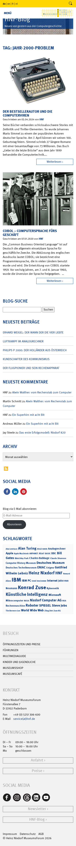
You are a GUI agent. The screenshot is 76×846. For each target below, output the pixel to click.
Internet (52, 581)
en (8, 3)
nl (16, 3)
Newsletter (37, 808)
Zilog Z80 (48, 610)
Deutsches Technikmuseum (21, 567)
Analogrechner (56, 548)
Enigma (50, 567)
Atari (41, 553)
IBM (16, 579)
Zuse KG (57, 610)
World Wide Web (32, 610)
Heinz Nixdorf (42, 573)
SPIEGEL (45, 605)
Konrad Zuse (32, 587)
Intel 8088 (41, 581)
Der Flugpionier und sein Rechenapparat (31, 368)
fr (13, 3)
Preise (37, 770)
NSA (64, 600)
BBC (53, 553)
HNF (41, 119)
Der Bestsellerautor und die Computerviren (27, 113)
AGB (41, 834)
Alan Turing (27, 548)
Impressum (10, 834)
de (4, 3)
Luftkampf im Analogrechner (23, 341)
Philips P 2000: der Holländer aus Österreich (35, 350)
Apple (9, 553)
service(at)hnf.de (24, 719)
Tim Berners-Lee (13, 610)
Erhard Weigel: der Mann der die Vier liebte (33, 332)
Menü (7, 13)
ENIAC (41, 567)
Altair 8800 (42, 549)
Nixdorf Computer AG (46, 600)
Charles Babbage (39, 558)
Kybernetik (53, 588)
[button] (7, 491)
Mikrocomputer (14, 600)
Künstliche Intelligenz (27, 594)
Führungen (10, 650)
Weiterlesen (54, 162)
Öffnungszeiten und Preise (21, 644)
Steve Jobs (59, 605)
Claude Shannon (58, 558)
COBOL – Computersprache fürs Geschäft (30, 233)
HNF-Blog (37, 819)
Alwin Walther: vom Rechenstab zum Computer (41, 392)
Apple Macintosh (21, 553)
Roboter (32, 605)
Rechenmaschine (15, 605)
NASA (26, 600)
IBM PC (26, 581)
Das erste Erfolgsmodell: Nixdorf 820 (42, 432)
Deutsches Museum (51, 562)
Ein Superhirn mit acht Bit (28, 415)
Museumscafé (12, 674)
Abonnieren (14, 524)
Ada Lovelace (11, 549)
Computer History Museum (21, 563)
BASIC (48, 553)
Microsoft (55, 595)
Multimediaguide (14, 656)
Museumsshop (13, 668)
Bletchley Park (21, 558)
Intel (34, 580)
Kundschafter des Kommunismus (26, 359)
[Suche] (70, 3)
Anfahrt (37, 760)
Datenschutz (28, 834)
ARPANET (33, 553)
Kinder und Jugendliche (19, 662)
